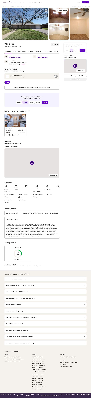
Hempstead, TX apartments (38, 359)
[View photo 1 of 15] (25, 24)
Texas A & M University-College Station (69, 362)
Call (82, 75)
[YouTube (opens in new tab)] (85, 395)
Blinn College (63, 364)
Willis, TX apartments (37, 376)
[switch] (31, 76)
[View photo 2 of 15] (59, 32)
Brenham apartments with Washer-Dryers (14, 359)
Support (28, 395)
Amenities (38, 51)
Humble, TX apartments (37, 380)
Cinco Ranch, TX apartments (38, 371)
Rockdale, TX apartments (38, 373)
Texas (7, 6)
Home (3, 6)
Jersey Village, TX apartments (39, 369)
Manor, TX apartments (37, 388)
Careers (18, 395)
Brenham (23, 6)
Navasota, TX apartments (38, 361)
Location (30, 51)
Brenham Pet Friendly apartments (12, 361)
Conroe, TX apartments (37, 367)
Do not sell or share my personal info (70, 395)
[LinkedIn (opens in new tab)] (79, 395)
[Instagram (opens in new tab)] (87, 395)
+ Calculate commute (15, 57)
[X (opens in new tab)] (83, 395)
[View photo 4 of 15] (79, 24)
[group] (15, 120)
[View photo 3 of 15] (59, 15)
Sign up (85, 2)
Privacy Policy (32, 395)
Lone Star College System (66, 366)
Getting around (58, 51)
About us (13, 395)
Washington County (14, 6)
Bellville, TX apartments (37, 356)
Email (70, 75)
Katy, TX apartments (37, 382)
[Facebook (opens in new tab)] (81, 395)
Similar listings (22, 51)
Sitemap (43, 395)
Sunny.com (48, 395)
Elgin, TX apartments (37, 384)
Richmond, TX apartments (38, 378)
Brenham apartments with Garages (12, 356)
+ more (23, 64)
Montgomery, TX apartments (39, 386)
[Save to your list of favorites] (46, 10)
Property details (47, 51)
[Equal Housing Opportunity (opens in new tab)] (77, 395)
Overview (8, 51)
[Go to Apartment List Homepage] (7, 2)
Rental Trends (23, 395)
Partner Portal (61, 395)
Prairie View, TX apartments (38, 363)
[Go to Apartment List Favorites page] (75, 2)
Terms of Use (38, 395)
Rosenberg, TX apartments (38, 365)
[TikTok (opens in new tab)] (89, 395)
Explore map (54, 175)
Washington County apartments (67, 356)
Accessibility (55, 395)
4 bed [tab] (7, 82)
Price (14, 51)
